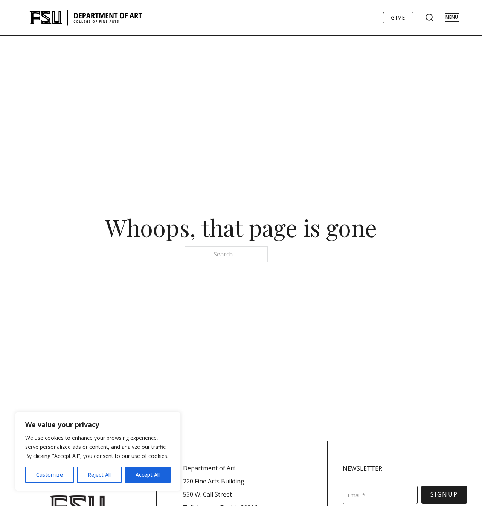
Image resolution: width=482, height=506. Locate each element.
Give (398, 17)
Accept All (148, 474)
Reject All (99, 474)
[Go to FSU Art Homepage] (108, 18)
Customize (49, 474)
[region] (98, 451)
